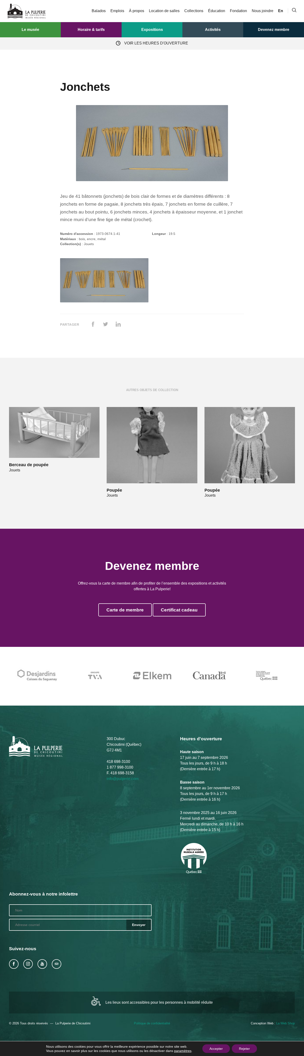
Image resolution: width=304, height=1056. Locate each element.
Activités (213, 30)
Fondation (238, 11)
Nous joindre (262, 11)
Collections (193, 11)
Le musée (30, 30)
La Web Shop (285, 1023)
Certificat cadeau (179, 609)
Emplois (117, 11)
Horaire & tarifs (91, 30)
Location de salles (164, 11)
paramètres (182, 1051)
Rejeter (244, 1049)
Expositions (152, 30)
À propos (136, 11)
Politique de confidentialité (152, 1023)
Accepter (216, 1049)
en (280, 11)
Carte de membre (125, 609)
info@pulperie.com (122, 779)
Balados (99, 11)
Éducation (216, 11)
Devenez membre (273, 30)
